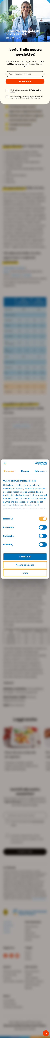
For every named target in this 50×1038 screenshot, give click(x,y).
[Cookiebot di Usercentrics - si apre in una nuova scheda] (35, 463)
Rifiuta (25, 573)
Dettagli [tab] (25, 471)
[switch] (43, 527)
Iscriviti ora (25, 81)
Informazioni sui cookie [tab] (42, 471)
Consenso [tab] (9, 471)
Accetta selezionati (25, 565)
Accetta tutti (25, 557)
